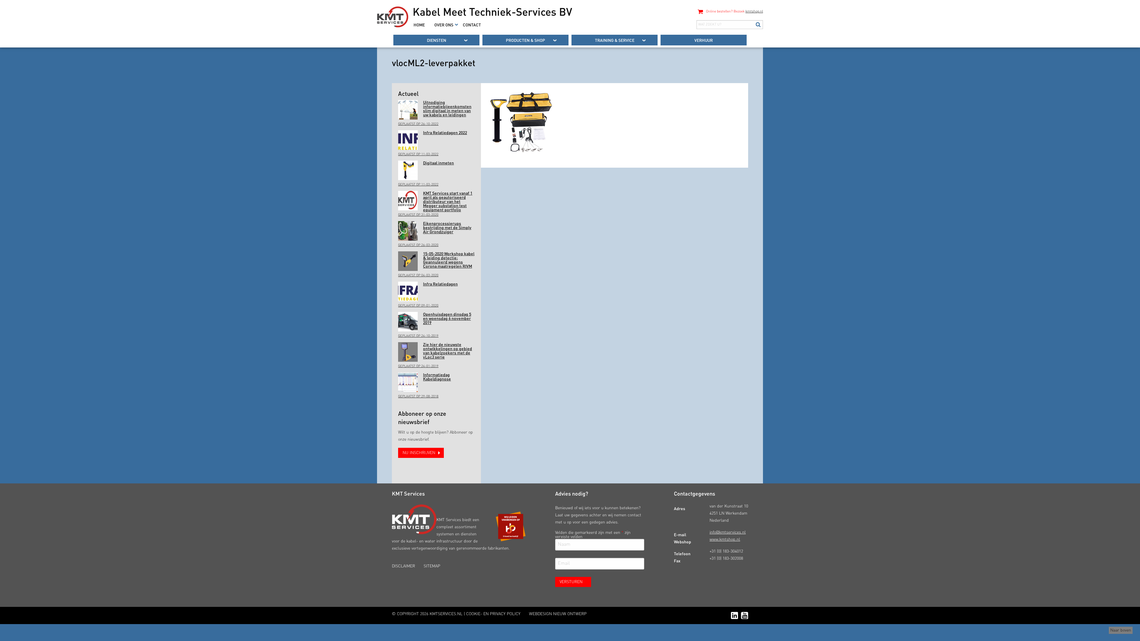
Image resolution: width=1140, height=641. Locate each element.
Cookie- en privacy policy (493, 614)
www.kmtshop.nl (725, 539)
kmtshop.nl (754, 11)
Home (419, 24)
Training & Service (614, 40)
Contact (472, 24)
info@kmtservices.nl (728, 532)
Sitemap (432, 566)
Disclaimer (403, 566)
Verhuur (703, 40)
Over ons (443, 24)
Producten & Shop (525, 40)
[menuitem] (419, 24)
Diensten (436, 40)
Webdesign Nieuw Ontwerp (558, 614)
